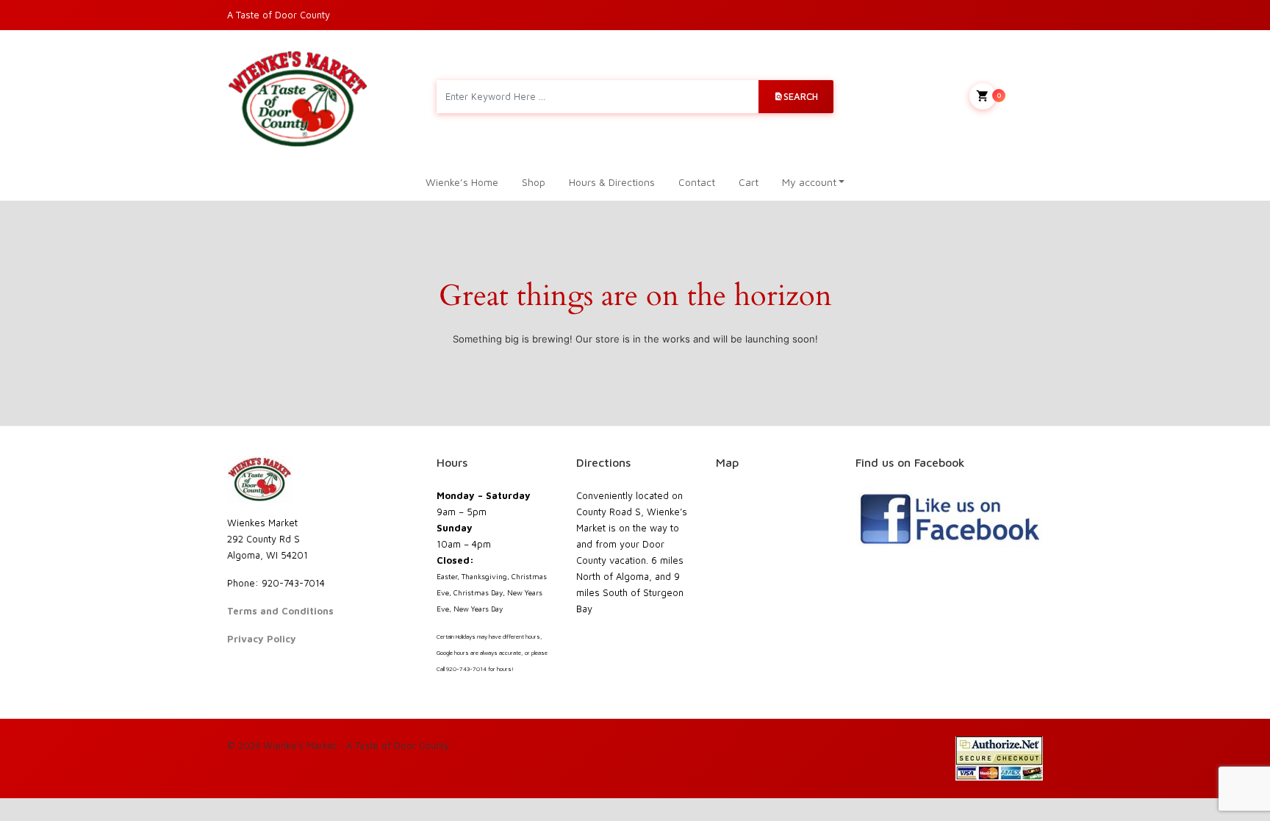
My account (809, 182)
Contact (696, 182)
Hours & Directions (612, 182)
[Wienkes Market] (297, 96)
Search (800, 96)
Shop (533, 182)
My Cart (1020, 95)
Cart (748, 182)
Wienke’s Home (462, 182)
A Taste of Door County (278, 15)
